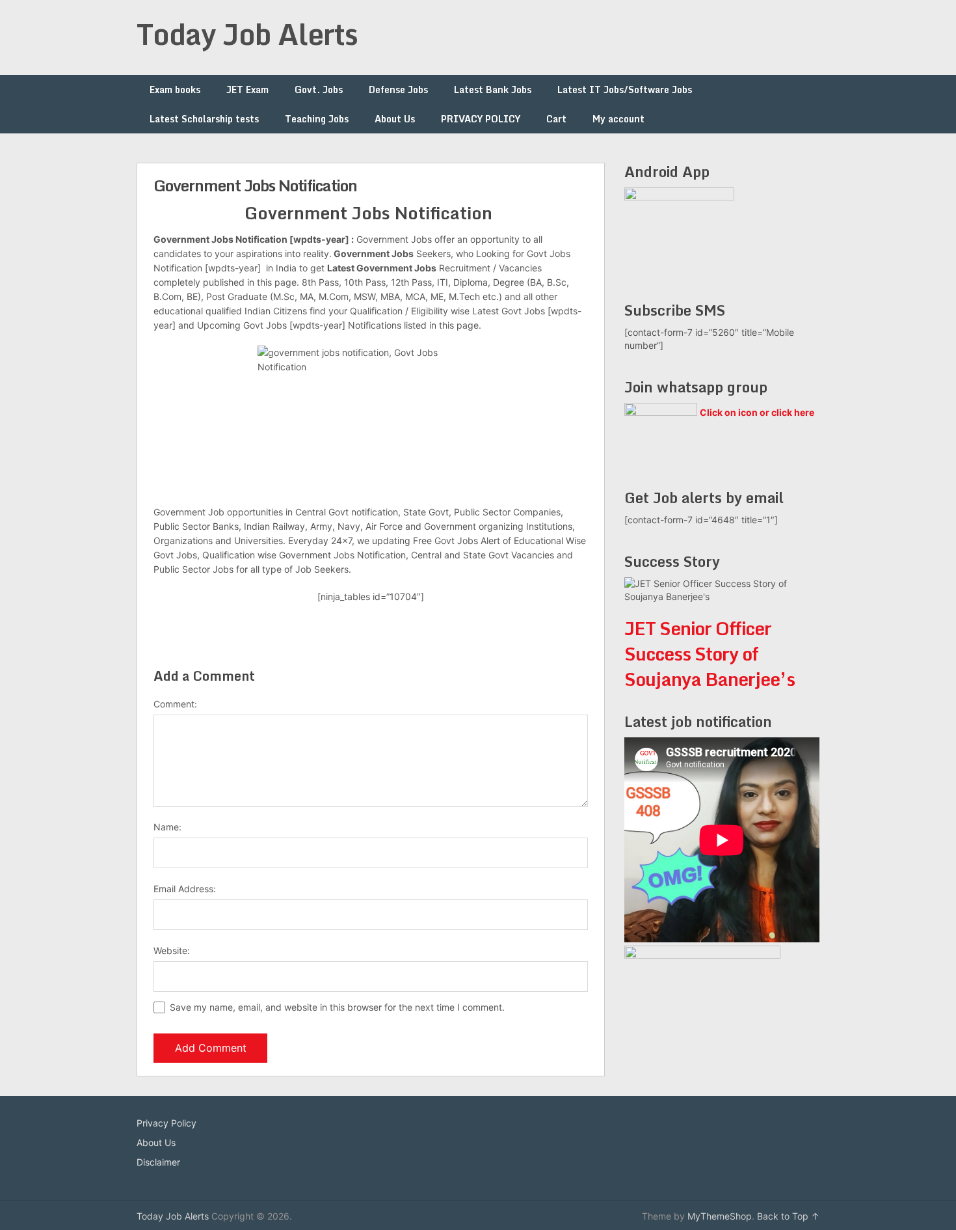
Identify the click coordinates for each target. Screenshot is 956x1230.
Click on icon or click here (757, 412)
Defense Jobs (398, 89)
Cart (556, 118)
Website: (171, 950)
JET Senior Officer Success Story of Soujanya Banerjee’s (709, 653)
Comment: (175, 703)
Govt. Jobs (319, 89)
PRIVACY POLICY (480, 118)
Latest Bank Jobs (492, 89)
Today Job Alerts (247, 33)
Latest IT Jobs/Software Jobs (624, 89)
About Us (395, 118)
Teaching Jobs (317, 118)
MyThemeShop (719, 1216)
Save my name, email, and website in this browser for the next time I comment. (337, 1007)
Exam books (175, 89)
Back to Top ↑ (788, 1216)
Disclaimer (158, 1162)
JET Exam (247, 89)
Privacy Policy (166, 1122)
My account (618, 118)
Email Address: (184, 888)
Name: (167, 826)
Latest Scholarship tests (204, 118)
